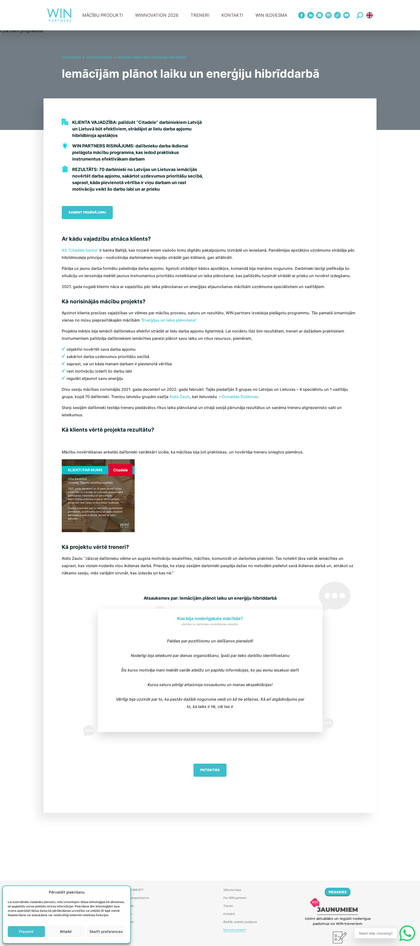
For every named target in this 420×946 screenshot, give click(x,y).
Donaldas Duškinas (240, 396)
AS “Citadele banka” (80, 250)
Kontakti (232, 15)
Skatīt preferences (106, 931)
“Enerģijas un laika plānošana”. (169, 320)
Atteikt (66, 931)
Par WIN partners (234, 898)
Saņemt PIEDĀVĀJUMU (87, 212)
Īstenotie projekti (99, 57)
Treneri (228, 906)
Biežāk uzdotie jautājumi (240, 922)
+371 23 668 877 (131, 890)
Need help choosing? (376, 933)
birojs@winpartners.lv (134, 898)
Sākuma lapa (232, 890)
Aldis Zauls (179, 396)
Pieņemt (26, 931)
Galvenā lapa (71, 57)
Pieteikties (210, 770)
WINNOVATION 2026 (156, 15)
